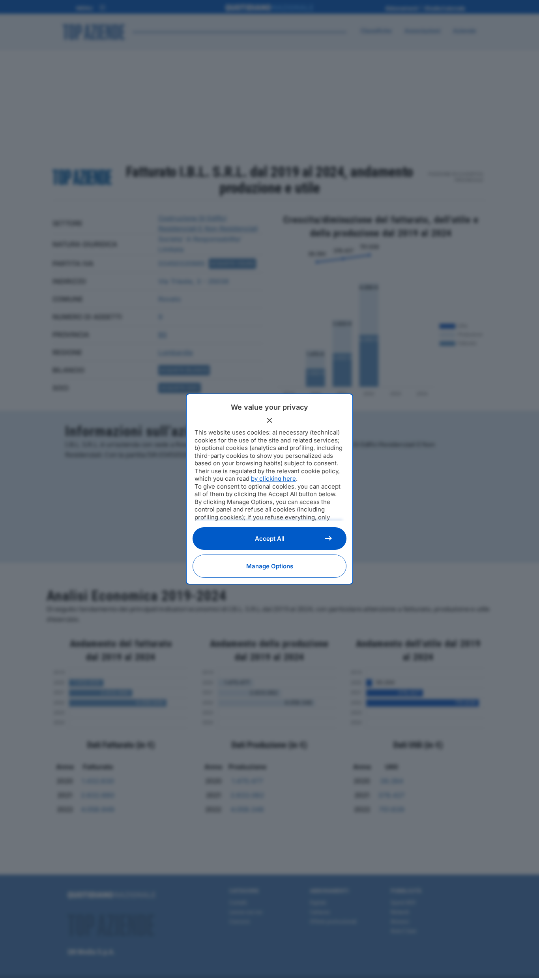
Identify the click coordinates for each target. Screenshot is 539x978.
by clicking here (273, 478)
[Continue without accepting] (269, 420)
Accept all (269, 538)
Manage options (269, 566)
